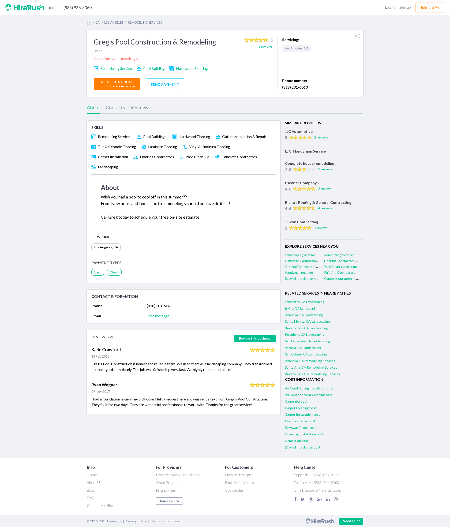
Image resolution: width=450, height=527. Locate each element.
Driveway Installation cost (304, 434)
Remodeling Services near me (345, 255)
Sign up (405, 7)
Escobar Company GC (304, 182)
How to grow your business (177, 474)
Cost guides (234, 490)
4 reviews (325, 208)
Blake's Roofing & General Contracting (318, 202)
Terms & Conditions (166, 521)
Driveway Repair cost (300, 428)
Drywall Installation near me (305, 278)
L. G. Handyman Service (305, 151)
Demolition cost (296, 441)
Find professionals (239, 482)
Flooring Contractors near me (345, 261)
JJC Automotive (299, 131)
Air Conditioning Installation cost (309, 388)
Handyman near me (299, 272)
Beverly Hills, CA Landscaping (306, 328)
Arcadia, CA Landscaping (303, 348)
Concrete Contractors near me (307, 261)
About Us (94, 482)
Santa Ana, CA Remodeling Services (311, 367)
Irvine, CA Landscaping (302, 308)
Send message (158, 316)
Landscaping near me (300, 255)
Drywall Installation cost (302, 447)
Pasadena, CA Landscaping (304, 334)
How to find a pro (239, 474)
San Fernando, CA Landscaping (307, 341)
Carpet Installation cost (302, 414)
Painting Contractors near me (346, 272)
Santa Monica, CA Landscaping (307, 321)
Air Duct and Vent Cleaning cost (308, 395)
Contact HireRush (101, 505)
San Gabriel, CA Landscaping (306, 354)
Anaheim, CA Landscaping (304, 315)
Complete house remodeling (309, 163)
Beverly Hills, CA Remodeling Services (312, 374)
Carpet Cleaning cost (300, 408)
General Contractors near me (306, 267)
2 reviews (321, 137)
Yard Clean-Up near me (341, 267)
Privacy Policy (136, 521)
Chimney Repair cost (300, 421)
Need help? (351, 521)
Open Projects (167, 482)
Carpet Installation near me (344, 278)
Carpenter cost (296, 401)
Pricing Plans (166, 490)
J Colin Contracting (301, 222)
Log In (390, 7)
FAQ (90, 497)
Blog (90, 490)
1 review (320, 228)
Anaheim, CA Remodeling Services (310, 361)
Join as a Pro (169, 501)
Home (92, 474)
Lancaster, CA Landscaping (304, 302)
